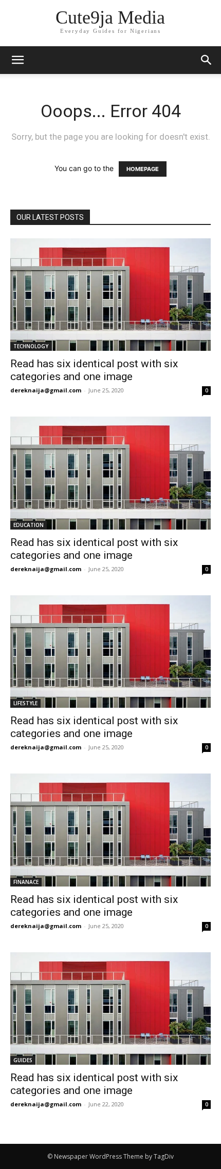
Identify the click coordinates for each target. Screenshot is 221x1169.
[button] (206, 60)
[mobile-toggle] (17, 60)
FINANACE (26, 881)
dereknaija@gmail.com (45, 390)
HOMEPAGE (142, 169)
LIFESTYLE (25, 703)
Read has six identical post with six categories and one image (94, 370)
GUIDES (22, 1060)
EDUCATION (28, 525)
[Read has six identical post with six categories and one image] (110, 294)
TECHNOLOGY (30, 346)
